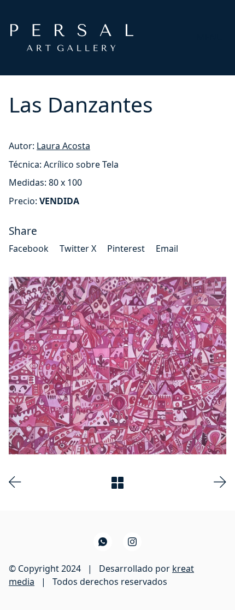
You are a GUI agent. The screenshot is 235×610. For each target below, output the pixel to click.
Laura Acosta (63, 146)
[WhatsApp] (102, 541)
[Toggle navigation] (209, 37)
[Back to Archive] (117, 483)
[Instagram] (132, 541)
